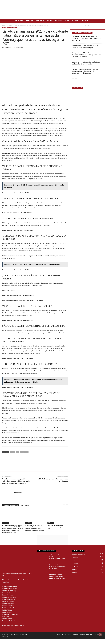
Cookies (75, 634)
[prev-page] (64, 505)
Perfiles (85, 21)
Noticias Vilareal (7, 610)
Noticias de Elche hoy (8, 599)
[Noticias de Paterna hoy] (52, 9)
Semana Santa (24, 452)
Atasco (13, 452)
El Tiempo (13, 27)
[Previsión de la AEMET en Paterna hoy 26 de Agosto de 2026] (57, 516)
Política (29, 21)
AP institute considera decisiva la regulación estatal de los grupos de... (57, 576)
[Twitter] (14, 53)
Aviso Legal (60, 634)
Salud (49, 21)
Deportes (58, 21)
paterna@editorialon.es (17, 625)
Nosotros (96, 634)
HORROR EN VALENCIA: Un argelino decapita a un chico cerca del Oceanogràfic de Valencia (85, 71)
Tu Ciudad (19, 21)
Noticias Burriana (7, 618)
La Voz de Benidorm (8, 595)
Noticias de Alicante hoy (9, 597)
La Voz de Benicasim (8, 601)
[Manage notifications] (100, 634)
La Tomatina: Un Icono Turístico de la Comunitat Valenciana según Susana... (57, 557)
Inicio (3, 25)
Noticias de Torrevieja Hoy (10, 614)
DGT (17, 452)
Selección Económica (78, 554)
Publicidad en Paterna (86, 634)
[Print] (23, 53)
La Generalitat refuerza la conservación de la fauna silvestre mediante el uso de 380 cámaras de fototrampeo (34, 527)
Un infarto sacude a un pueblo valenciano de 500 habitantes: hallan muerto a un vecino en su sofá (16, 481)
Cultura (75, 21)
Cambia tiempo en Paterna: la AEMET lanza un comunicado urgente (86, 47)
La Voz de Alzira (7, 612)
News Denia (5, 616)
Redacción (8, 47)
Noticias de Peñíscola (8, 621)
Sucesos (74, 572)
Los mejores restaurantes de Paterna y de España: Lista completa (86, 63)
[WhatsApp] (4, 53)
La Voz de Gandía (7, 593)
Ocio (67, 21)
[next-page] (67, 505)
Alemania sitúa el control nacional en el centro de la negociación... (57, 566)
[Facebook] (9, 53)
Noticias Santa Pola (8, 606)
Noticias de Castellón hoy (9, 588)
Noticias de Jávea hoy (8, 608)
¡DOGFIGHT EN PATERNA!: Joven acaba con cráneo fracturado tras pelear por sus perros (86, 38)
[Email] (19, 53)
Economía (40, 21)
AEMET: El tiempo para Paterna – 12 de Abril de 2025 (53, 480)
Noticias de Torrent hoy (9, 590)
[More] (28, 53)
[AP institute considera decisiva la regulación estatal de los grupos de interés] (42, 577)
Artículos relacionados (11, 505)
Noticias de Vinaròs (8, 603)
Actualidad (9, 25)
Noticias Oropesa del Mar (9, 586)
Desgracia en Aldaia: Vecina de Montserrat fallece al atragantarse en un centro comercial (86, 55)
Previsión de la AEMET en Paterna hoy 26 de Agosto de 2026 (56, 527)
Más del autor (25, 505)
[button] (102, 21)
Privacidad (68, 634)
